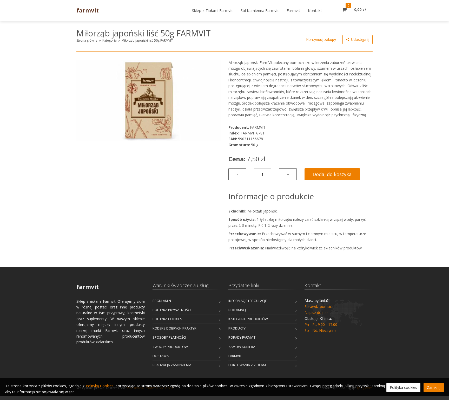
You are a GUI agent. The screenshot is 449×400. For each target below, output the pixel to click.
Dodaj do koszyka (332, 174)
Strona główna (86, 40)
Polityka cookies (167, 319)
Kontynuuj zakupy (321, 39)
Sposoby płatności (169, 337)
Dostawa (161, 355)
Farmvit (235, 355)
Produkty (237, 328)
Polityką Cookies (100, 385)
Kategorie (109, 40)
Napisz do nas (316, 312)
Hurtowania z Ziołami (247, 365)
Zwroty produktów (170, 346)
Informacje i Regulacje (247, 300)
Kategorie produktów (248, 319)
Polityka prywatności (172, 309)
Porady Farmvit (241, 337)
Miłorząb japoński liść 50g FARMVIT (147, 40)
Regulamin (162, 300)
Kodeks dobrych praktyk (174, 328)
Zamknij (433, 387)
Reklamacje (238, 309)
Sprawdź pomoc (318, 306)
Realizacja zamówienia (172, 365)
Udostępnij (359, 39)
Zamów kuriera (241, 346)
